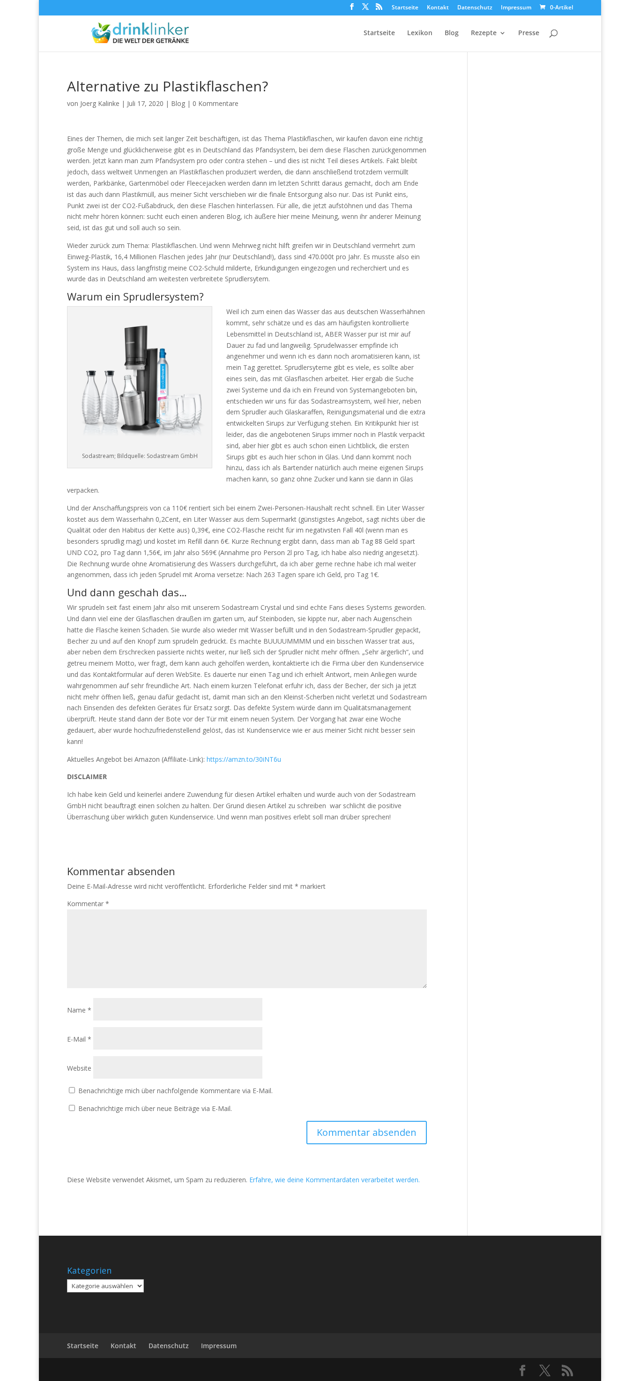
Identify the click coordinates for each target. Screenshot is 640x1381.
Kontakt (438, 8)
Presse (528, 33)
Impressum (516, 8)
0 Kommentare (215, 103)
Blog (452, 33)
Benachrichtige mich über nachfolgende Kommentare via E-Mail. (175, 1090)
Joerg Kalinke (99, 103)
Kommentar (88, 903)
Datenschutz (474, 8)
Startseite (405, 8)
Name (79, 1010)
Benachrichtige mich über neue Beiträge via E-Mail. (155, 1108)
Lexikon (419, 33)
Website (79, 1068)
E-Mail (79, 1039)
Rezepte (484, 33)
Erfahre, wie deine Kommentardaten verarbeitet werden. (334, 1179)
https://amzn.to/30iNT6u (244, 759)
